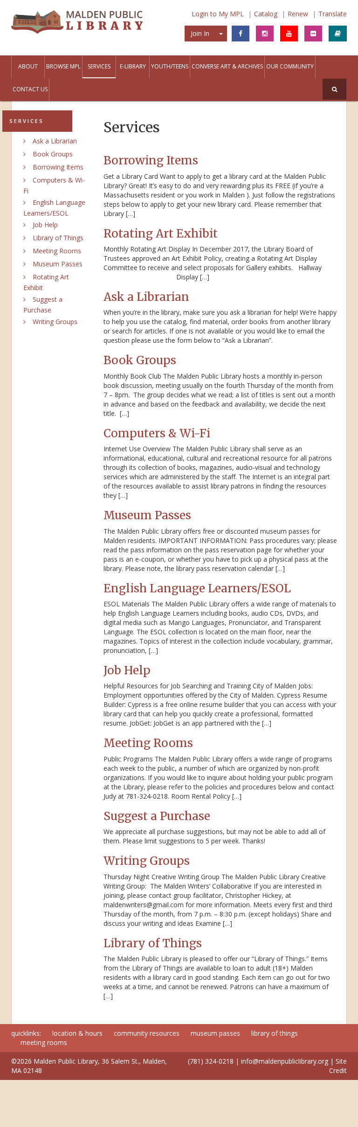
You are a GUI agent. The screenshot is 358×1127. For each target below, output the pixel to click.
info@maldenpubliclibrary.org (284, 1061)
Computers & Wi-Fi (156, 433)
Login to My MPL (218, 13)
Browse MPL (63, 66)
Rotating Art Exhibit (160, 233)
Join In (200, 33)
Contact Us (30, 89)
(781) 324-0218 (211, 1061)
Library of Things (58, 237)
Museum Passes (58, 263)
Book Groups (53, 153)
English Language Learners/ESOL (197, 588)
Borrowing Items (58, 167)
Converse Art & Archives (227, 66)
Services (99, 66)
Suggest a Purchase (156, 816)
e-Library (133, 66)
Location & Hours (77, 1033)
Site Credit (338, 1066)
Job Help (45, 224)
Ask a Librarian (55, 140)
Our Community (290, 66)
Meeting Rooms (57, 250)
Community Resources (146, 1033)
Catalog (265, 13)
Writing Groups (55, 321)
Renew (298, 13)
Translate (332, 13)
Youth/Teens (169, 66)
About (28, 66)
